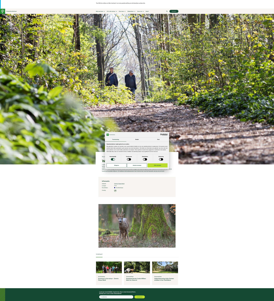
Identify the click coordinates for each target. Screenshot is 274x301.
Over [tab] (158, 139)
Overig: (104, 190)
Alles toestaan (157, 165)
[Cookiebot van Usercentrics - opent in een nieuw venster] (161, 135)
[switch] (129, 159)
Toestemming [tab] (115, 139)
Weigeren (116, 165)
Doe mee (121, 11)
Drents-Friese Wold (119, 183)
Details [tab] (137, 139)
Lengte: (104, 185)
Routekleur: (105, 187)
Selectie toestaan (137, 165)
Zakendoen (130, 11)
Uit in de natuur (111, 11)
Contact (174, 11)
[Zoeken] (166, 11)
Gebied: (104, 183)
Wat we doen (99, 11)
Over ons (139, 11)
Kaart (147, 11)
